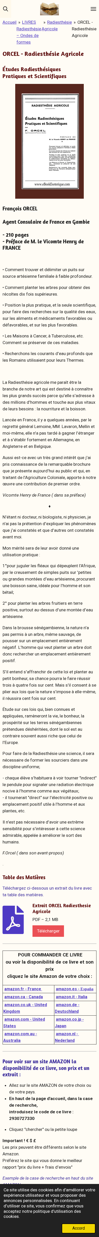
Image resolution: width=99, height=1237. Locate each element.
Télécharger (48, 930)
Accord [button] (78, 1228)
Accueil (9, 22)
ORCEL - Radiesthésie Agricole (84, 29)
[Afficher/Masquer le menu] (93, 9)
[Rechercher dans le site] (5, 9)
